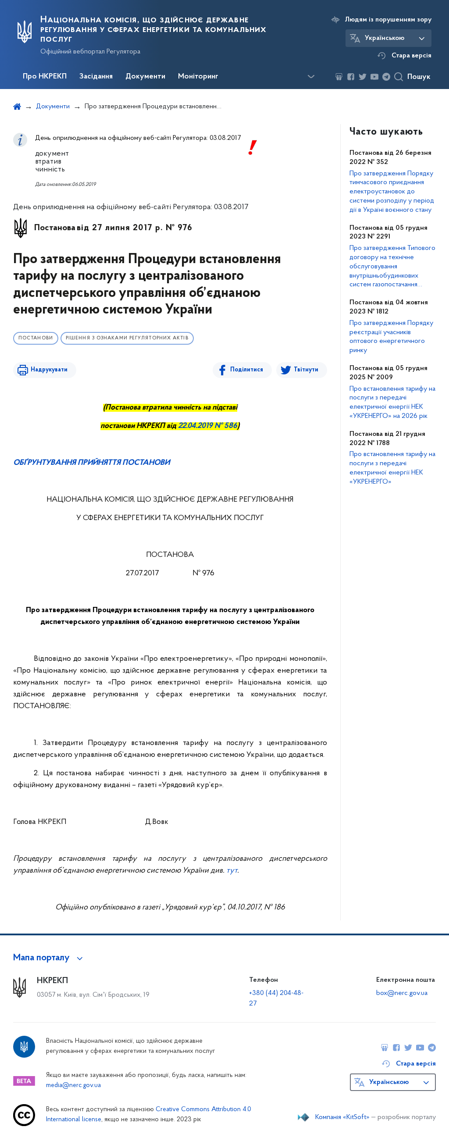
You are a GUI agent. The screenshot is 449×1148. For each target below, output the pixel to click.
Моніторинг (198, 77)
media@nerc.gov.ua (73, 1085)
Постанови (35, 338)
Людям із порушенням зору (388, 19)
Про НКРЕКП (45, 77)
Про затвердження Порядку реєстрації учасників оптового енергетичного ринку (391, 337)
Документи (145, 77)
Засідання (96, 77)
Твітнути (306, 370)
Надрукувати (49, 370)
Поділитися (246, 370)
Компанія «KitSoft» (342, 1117)
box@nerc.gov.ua (402, 993)
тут (231, 871)
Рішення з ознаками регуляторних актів (127, 338)
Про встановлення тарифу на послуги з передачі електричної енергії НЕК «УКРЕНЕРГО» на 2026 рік (392, 402)
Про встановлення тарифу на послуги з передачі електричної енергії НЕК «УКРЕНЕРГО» (392, 468)
